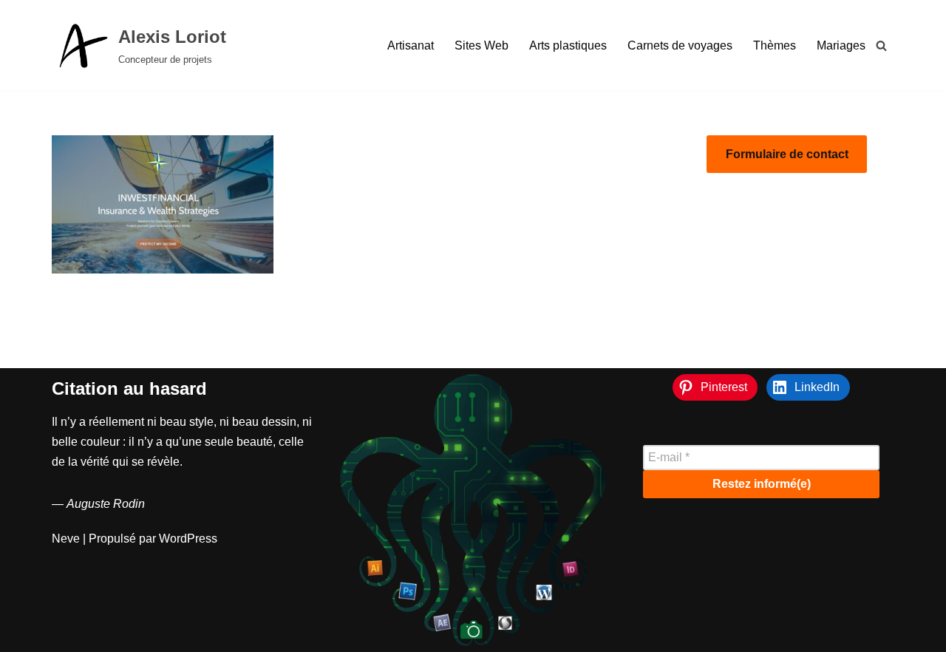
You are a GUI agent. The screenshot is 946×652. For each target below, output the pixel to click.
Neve (66, 538)
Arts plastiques (568, 45)
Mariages (841, 45)
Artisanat (410, 45)
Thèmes (774, 45)
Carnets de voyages (679, 45)
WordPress (188, 538)
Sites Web (481, 45)
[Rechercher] (881, 45)
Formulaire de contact (787, 154)
